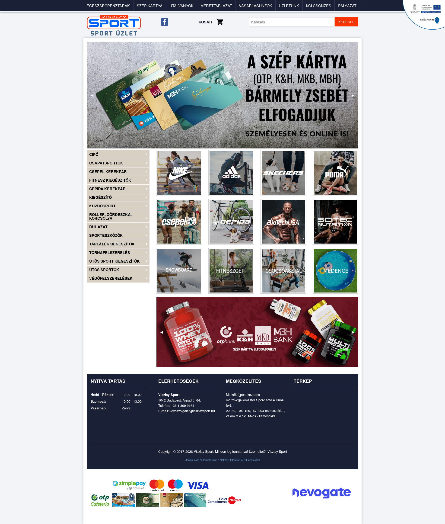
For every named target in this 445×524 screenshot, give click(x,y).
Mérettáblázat (216, 5)
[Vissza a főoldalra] (114, 25)
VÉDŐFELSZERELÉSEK (111, 278)
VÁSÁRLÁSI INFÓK (255, 5)
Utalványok (181, 5)
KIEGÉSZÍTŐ (100, 197)
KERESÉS (346, 21)
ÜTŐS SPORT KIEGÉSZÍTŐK (114, 261)
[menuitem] (108, 5)
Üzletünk (289, 5)
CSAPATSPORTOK (106, 163)
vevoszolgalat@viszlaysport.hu (192, 410)
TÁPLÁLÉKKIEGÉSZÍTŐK (112, 244)
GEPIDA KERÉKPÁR (107, 188)
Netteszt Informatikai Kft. (234, 460)
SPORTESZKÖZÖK (106, 235)
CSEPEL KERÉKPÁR (108, 171)
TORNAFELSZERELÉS (109, 252)
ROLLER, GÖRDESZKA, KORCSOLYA (110, 216)
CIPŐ (93, 154)
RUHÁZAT (98, 226)
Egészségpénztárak (108, 5)
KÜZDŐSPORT (102, 206)
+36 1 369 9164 (182, 405)
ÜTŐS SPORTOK (104, 269)
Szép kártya (149, 5)
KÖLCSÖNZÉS (318, 5)
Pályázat (347, 5)
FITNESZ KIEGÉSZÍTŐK (110, 180)
